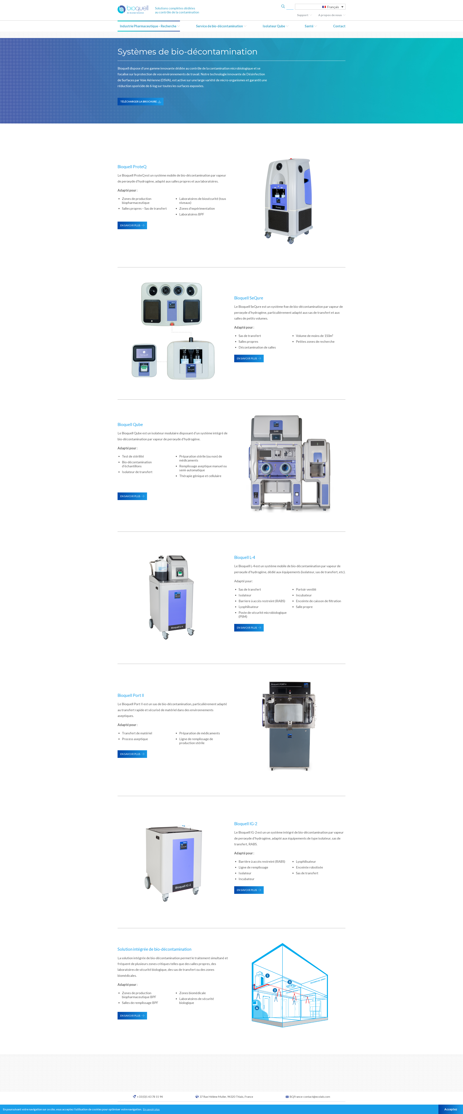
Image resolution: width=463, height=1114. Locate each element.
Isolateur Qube (274, 26)
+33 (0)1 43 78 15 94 (150, 1096)
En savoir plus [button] (151, 1109)
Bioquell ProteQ (132, 166)
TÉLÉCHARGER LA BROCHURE (138, 101)
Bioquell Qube (130, 424)
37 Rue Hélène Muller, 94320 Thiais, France (226, 1096)
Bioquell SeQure (248, 297)
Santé (309, 26)
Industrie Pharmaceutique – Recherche (148, 26)
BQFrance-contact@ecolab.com (310, 1096)
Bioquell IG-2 (245, 823)
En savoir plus (130, 225)
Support (302, 15)
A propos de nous (330, 15)
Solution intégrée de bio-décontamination (154, 949)
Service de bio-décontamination (219, 26)
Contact (339, 26)
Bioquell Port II (131, 695)
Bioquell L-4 (244, 557)
